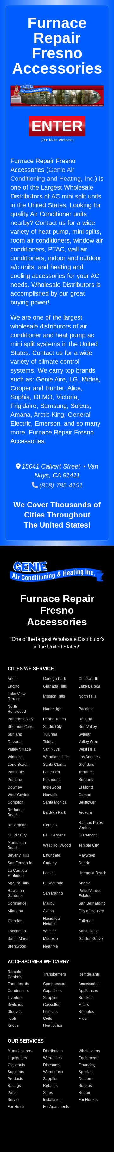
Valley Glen (88, 742)
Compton (15, 802)
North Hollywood (17, 709)
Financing (87, 1065)
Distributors (53, 1051)
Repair (84, 1092)
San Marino (53, 893)
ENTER (57, 126)
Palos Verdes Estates (90, 893)
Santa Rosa (89, 931)
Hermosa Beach (92, 873)
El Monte (86, 787)
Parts (12, 1092)
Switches (15, 1004)
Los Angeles (89, 757)
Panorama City (20, 719)
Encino (14, 686)
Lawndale (51, 855)
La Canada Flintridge (17, 873)
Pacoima (86, 709)
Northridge (52, 709)
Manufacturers (20, 1051)
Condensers (18, 991)
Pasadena (52, 779)
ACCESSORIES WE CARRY (38, 961)
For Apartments (56, 1106)
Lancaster (51, 772)
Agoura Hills (18, 883)
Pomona (15, 779)
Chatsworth (88, 678)
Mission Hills (54, 696)
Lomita (49, 873)
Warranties (52, 1058)
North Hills (88, 696)
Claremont (88, 835)
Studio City (52, 726)
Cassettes (51, 1004)
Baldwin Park (54, 812)
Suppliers (16, 1072)
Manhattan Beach (17, 845)
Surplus (85, 1086)
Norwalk (50, 795)
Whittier (49, 931)
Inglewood (52, 787)
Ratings (14, 1086)
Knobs (13, 1025)
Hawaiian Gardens (16, 893)
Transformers (54, 974)
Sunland (15, 734)
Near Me (50, 946)
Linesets (50, 1011)
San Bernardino (92, 903)
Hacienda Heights (51, 921)
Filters (84, 1004)
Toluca (48, 742)
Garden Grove (91, 938)
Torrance (86, 772)
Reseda (85, 719)
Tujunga (50, 734)
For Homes (88, 1099)
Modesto (50, 938)
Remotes (86, 1011)
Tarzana (15, 742)
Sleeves (15, 1011)
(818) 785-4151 (60, 485)
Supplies (50, 997)
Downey (15, 787)
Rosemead (17, 825)
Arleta (13, 678)
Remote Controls (15, 974)
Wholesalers (89, 1051)
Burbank (86, 779)
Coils (47, 1018)
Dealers (85, 1079)
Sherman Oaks (20, 726)
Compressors (54, 984)
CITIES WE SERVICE (31, 668)
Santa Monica (55, 802)
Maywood (87, 855)
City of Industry (91, 911)
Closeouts (16, 1065)
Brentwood (17, 946)
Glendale (86, 764)
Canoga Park (54, 678)
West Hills (87, 749)
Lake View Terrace (17, 696)
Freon (84, 1018)
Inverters (15, 997)
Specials (86, 1072)
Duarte (84, 863)
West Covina (18, 795)
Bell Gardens (54, 835)
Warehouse (53, 1072)
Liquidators (17, 1058)
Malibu (49, 903)
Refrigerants (89, 974)
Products (15, 1079)
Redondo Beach (16, 812)
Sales (48, 1092)
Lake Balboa (89, 686)
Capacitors (52, 991)
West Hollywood (57, 845)
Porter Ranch (54, 719)
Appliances (88, 991)
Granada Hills (55, 686)
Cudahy (50, 863)
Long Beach (18, 764)
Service (14, 1099)
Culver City (17, 835)
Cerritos (50, 825)
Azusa (48, 911)
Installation (52, 1099)
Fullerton (86, 921)
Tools (12, 1018)
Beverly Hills (18, 855)
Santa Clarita (54, 764)
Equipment (88, 1058)
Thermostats (18, 984)
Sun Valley (88, 726)
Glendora (16, 921)
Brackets (86, 997)
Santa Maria (18, 938)
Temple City (89, 845)
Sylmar (85, 734)
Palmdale (16, 772)
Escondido (17, 931)
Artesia (85, 883)
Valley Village (19, 749)
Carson (85, 795)
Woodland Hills (56, 757)
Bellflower (87, 802)
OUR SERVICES (26, 1040)
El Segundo (53, 883)
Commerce (17, 903)
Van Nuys (51, 749)
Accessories (89, 984)
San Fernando (20, 863)
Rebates (50, 1086)
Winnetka (16, 757)
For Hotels (16, 1106)
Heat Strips (52, 1025)
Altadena (15, 911)
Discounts (51, 1065)
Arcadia (85, 812)
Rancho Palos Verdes (91, 825)
